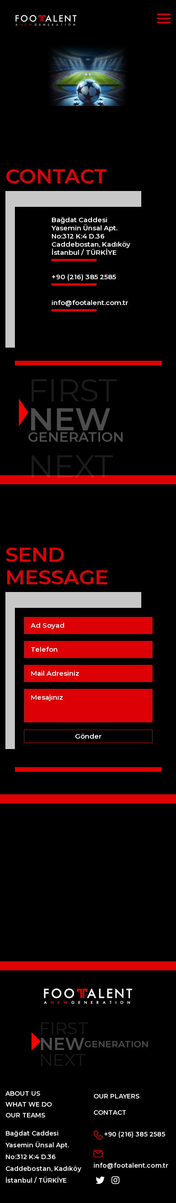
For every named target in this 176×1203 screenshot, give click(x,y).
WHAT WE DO (28, 1104)
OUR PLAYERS (116, 1096)
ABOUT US (22, 1093)
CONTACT (109, 1112)
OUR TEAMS (25, 1115)
